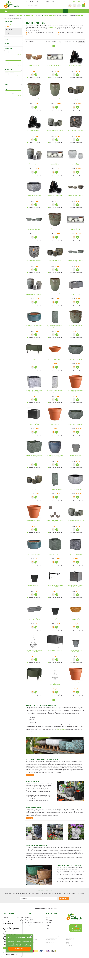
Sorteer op (48, 41)
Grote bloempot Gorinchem (51, 938)
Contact (47, 928)
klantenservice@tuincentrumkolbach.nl (34, 922)
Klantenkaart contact (70, 939)
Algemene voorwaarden (71, 936)
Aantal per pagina (67, 41)
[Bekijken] (83, 5)
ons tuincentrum (39, 28)
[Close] (31, 936)
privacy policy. (46, 895)
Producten (8, 21)
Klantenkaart (49, 920)
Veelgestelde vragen (51, 916)
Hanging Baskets (10, 33)
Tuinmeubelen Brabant (29, 942)
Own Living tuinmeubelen (50, 939)
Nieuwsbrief (48, 922)
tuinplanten (69, 708)
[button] (12, 954)
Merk (6, 84)
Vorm (6, 80)
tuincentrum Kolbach (52, 27)
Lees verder (9, 931)
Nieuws (47, 923)
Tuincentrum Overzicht (53, 956)
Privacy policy (69, 945)
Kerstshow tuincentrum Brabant (31, 939)
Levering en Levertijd (70, 938)
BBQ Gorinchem (28, 936)
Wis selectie (19, 54)
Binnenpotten (30, 775)
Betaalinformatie (69, 940)
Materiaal (8, 43)
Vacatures (48, 917)
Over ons (48, 927)
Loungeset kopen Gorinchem (30, 940)
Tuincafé (48, 925)
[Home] (6, 11)
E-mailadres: (24, 898)
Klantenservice (69, 942)
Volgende (81, 45)
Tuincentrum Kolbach (30, 916)
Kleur (6, 39)
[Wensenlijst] (79, 5)
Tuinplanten (29, 818)
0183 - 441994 (29, 920)
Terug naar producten (10, 24)
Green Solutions (45, 956)
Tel (70, 5)
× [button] (20, 920)
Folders (47, 919)
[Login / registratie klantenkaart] (74, 5)
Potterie (7, 26)
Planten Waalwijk (49, 940)
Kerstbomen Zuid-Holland (30, 938)
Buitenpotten (8, 31)
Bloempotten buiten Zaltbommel (52, 936)
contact (70, 879)
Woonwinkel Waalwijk (50, 942)
